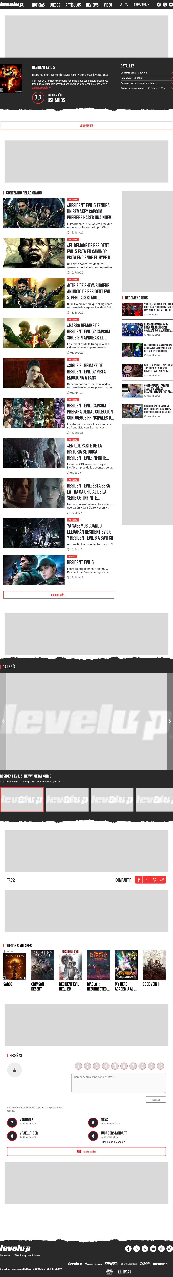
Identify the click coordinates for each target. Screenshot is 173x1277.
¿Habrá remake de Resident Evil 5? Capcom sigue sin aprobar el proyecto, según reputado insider (88, 337)
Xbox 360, (84, 75)
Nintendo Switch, (62, 75)
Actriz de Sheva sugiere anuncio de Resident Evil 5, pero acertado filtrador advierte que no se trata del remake (90, 297)
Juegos (72, 556)
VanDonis (26, 1119)
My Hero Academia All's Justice (126, 988)
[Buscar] (126, 4)
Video (108, 5)
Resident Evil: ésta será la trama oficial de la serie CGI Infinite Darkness (88, 494)
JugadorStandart (114, 1133)
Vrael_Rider (29, 1133)
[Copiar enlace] (162, 880)
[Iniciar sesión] (121, 4)
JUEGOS (55, 5)
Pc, (75, 75)
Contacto (5, 1255)
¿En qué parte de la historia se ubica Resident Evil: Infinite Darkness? (86, 454)
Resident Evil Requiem (69, 986)
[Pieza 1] (22, 800)
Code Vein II (151, 984)
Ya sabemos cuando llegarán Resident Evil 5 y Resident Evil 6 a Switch (90, 532)
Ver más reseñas (89, 1151)
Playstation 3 (99, 75)
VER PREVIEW (86, 125)
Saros (7, 984)
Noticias (73, 199)
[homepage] (12, 4)
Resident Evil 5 (43, 67)
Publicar (156, 1099)
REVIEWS (92, 5)
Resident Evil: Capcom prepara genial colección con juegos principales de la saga (90, 414)
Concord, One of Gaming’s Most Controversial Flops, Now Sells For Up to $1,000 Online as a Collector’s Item (158, 410)
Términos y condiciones (27, 1255)
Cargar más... (58, 595)
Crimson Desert (37, 986)
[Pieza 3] (112, 800)
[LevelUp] (75, 1264)
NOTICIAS (38, 5)
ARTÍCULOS (73, 5)
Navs (104, 1119)
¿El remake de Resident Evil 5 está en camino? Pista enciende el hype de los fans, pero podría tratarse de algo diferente (89, 260)
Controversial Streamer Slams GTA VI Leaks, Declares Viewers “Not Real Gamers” (158, 390)
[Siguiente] (170, 721)
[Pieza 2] (67, 800)
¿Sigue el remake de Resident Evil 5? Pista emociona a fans (86, 371)
